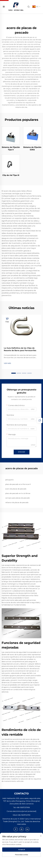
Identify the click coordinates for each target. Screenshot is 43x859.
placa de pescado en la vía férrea (17, 493)
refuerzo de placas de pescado (16, 502)
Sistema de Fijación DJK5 (32, 148)
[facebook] (16, 829)
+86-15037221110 (23, 815)
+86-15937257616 (23, 807)
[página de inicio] (15, 6)
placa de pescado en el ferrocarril (18, 484)
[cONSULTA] (39, 420)
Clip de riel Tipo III (10, 175)
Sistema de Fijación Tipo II (11, 148)
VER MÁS (7, 363)
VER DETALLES (11, 136)
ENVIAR (21, 452)
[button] (13, 373)
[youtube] (21, 829)
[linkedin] (27, 829)
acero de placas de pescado (15, 489)
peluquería (9, 480)
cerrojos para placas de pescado (17, 498)
